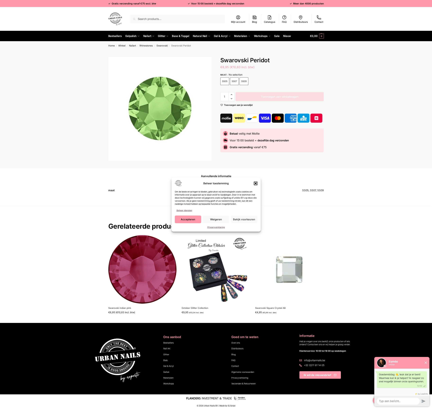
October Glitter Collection (195, 308)
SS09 (244, 81)
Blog (254, 21)
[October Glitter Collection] (216, 269)
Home (111, 45)
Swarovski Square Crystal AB (270, 308)
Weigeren (216, 219)
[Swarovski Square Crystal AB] (289, 269)
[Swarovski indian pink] (142, 269)
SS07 (234, 81)
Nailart (132, 45)
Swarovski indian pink (119, 308)
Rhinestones (146, 45)
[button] (255, 183)
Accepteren (188, 219)
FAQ (284, 21)
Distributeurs (301, 21)
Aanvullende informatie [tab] (216, 176)
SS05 (224, 81)
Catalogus (269, 21)
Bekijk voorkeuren (244, 219)
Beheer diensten (184, 210)
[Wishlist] (171, 240)
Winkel (121, 45)
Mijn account (238, 21)
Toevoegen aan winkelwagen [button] (216, 319)
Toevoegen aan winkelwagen (280, 96)
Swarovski (162, 45)
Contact (319, 21)
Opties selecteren (142, 319)
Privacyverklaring (216, 227)
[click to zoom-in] (160, 109)
